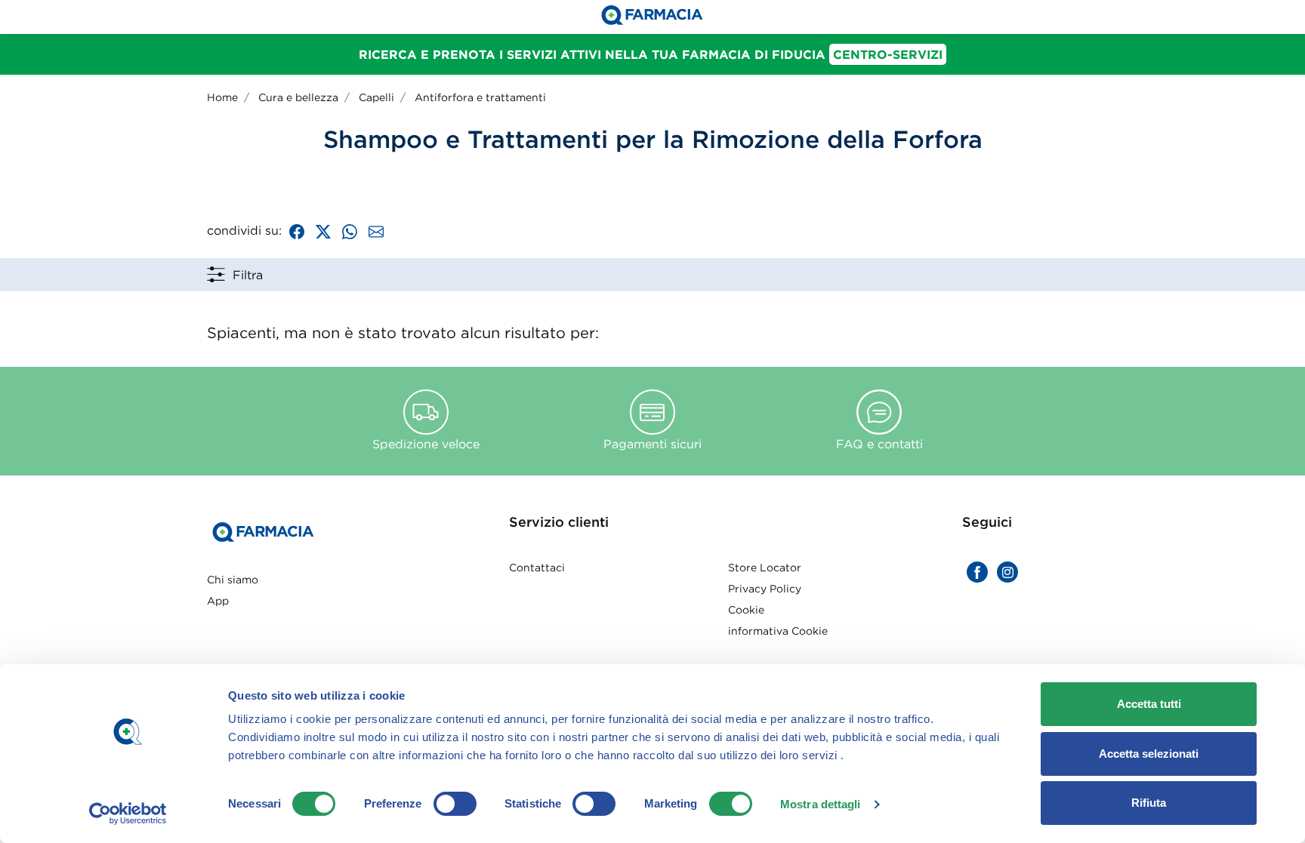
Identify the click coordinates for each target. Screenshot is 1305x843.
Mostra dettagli (820, 804)
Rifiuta (1148, 802)
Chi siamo (232, 580)
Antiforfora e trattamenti (480, 97)
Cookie (746, 610)
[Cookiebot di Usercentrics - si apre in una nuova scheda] (128, 813)
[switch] (455, 804)
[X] (323, 230)
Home (222, 97)
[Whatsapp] (349, 230)
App (218, 601)
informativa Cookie (778, 631)
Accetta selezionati (1149, 753)
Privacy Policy (764, 589)
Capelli (376, 97)
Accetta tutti (1149, 703)
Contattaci (537, 567)
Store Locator (764, 567)
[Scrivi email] (376, 230)
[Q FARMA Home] (652, 17)
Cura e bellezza (298, 97)
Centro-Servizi (887, 54)
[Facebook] (296, 230)
